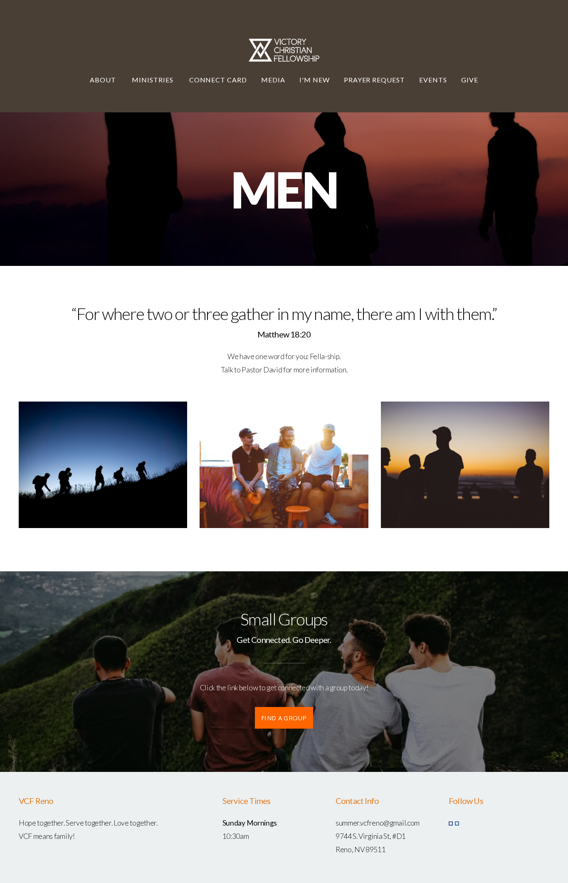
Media (273, 80)
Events (433, 80)
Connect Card (218, 80)
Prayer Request (374, 80)
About (104, 80)
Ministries (153, 80)
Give (469, 80)
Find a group (284, 718)
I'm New (314, 80)
